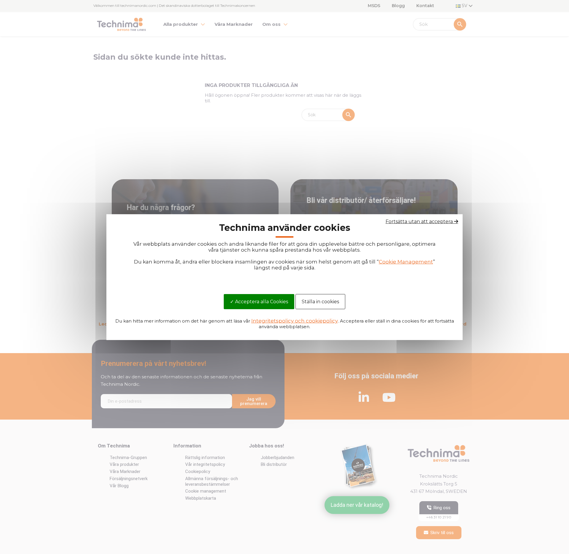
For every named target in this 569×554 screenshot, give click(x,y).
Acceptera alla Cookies (261, 301)
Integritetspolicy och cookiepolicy (294, 321)
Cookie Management (406, 262)
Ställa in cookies (320, 301)
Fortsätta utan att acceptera (420, 221)
